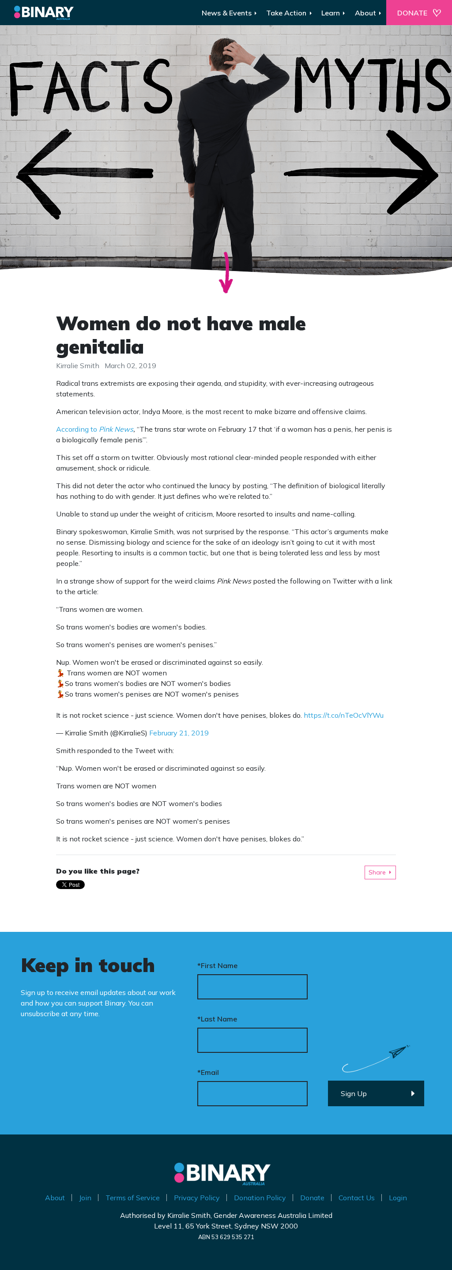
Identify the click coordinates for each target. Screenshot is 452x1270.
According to (94, 429)
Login (398, 1197)
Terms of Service (132, 1197)
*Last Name (217, 1018)
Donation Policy (260, 1197)
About (55, 1197)
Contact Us (357, 1197)
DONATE (412, 12)
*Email (208, 1072)
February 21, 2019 (179, 732)
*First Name (217, 965)
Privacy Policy (197, 1197)
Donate (312, 1197)
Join (85, 1197)
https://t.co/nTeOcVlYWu (344, 715)
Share (377, 872)
